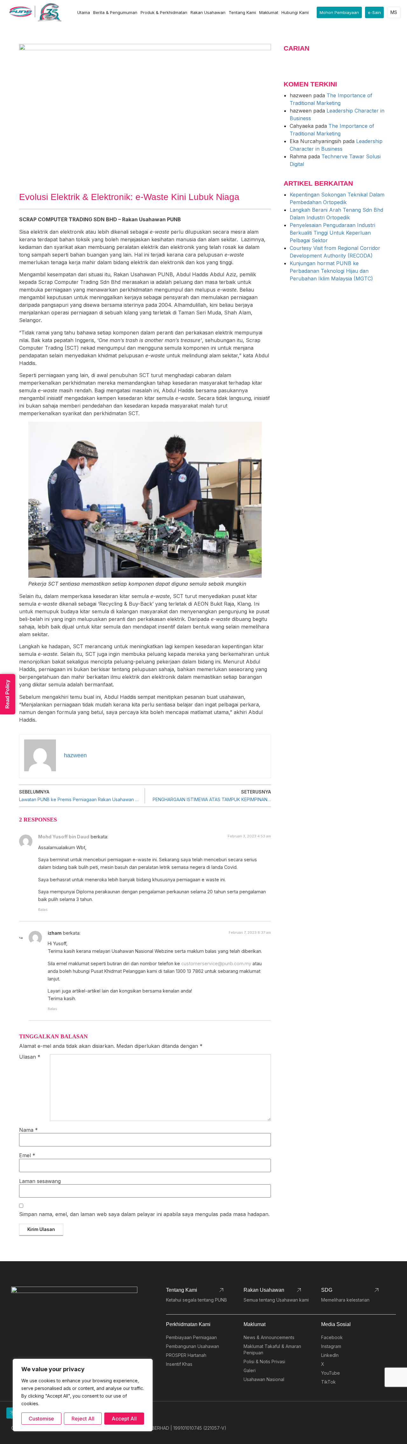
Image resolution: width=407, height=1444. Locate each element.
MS (393, 12)
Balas (43, 909)
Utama (83, 12)
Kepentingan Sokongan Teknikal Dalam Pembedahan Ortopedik (337, 198)
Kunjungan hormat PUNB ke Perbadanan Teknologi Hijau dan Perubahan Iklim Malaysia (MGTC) (331, 271)
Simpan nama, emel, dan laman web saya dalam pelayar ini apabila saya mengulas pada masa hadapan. (144, 1214)
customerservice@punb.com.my (216, 963)
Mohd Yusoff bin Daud (63, 836)
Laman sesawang (40, 1181)
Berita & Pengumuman (115, 12)
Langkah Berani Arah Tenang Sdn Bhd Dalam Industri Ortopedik (336, 214)
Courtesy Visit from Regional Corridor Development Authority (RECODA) (335, 252)
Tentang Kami (242, 12)
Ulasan (29, 1057)
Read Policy (7, 694)
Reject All (83, 1418)
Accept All (124, 1418)
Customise (41, 1418)
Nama (28, 1129)
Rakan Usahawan (207, 12)
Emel (27, 1155)
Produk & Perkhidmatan (164, 12)
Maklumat (268, 12)
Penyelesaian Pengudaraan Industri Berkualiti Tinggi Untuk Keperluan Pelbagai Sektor (332, 233)
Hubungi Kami (295, 12)
